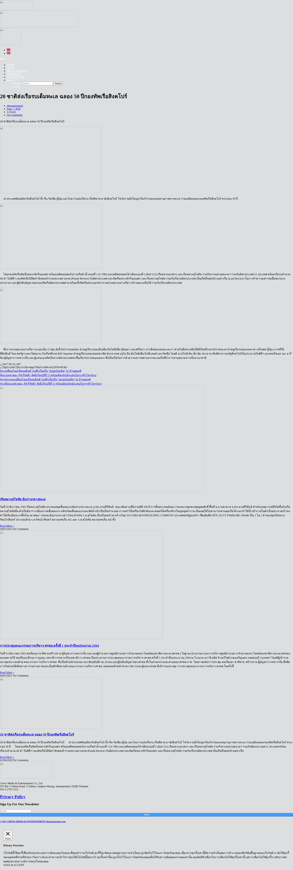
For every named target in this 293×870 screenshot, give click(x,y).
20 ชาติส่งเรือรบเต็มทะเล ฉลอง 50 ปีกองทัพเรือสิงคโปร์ (37, 734)
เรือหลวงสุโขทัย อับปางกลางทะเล (22, 499)
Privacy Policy (12, 796)
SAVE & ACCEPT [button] (13, 865)
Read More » (7, 525)
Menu (3, 59)
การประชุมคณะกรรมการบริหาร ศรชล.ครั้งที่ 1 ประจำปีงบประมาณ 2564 (49, 645)
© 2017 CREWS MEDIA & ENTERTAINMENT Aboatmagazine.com (33, 821)
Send (146, 814)
